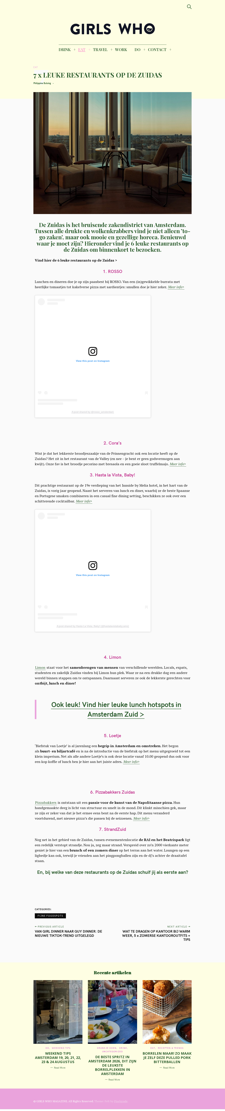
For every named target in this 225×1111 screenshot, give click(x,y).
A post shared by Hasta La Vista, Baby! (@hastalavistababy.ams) (93, 626)
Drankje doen (106, 1048)
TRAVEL (100, 49)
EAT (81, 49)
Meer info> (176, 287)
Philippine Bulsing (42, 83)
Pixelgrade (120, 1101)
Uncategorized (112, 1051)
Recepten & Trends (171, 1048)
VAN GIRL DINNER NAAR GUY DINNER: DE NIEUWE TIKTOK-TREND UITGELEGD (68, 933)
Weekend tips (61, 1048)
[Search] (189, 6)
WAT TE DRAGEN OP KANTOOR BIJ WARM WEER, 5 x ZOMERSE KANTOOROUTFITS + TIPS (156, 935)
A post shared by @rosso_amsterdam (93, 412)
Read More (59, 1067)
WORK (121, 49)
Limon (40, 667)
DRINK (65, 49)
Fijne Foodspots (50, 915)
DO (137, 49)
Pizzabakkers (45, 802)
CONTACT (157, 49)
